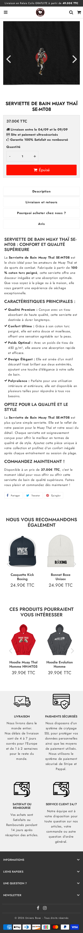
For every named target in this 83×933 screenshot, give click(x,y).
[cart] (79, 12)
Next (75, 59)
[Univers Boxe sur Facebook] (38, 909)
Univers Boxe (33, 918)
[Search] (71, 12)
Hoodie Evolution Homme (59, 664)
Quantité (13, 147)
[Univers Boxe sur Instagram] (45, 909)
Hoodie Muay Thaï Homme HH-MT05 (23, 664)
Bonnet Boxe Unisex (60, 576)
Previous (8, 59)
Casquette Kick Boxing (22, 576)
